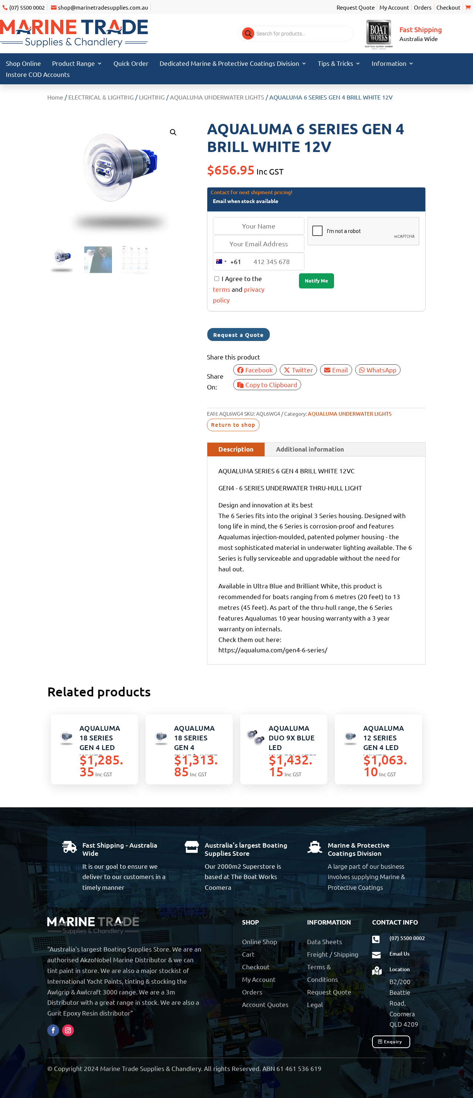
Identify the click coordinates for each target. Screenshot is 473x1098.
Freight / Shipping (332, 954)
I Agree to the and (238, 289)
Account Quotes (265, 1004)
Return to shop (233, 424)
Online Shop (259, 941)
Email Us (399, 953)
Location (399, 969)
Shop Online (23, 64)
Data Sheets (324, 941)
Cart (248, 954)
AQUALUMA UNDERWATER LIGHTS (217, 97)
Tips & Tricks (335, 64)
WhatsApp (382, 370)
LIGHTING (152, 97)
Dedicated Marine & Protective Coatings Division (229, 64)
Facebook (259, 370)
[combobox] (227, 261)
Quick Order (131, 64)
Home (55, 97)
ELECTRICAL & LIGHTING (101, 97)
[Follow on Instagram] (68, 1030)
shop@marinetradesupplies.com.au (103, 7)
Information (389, 64)
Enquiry (393, 1041)
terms (221, 289)
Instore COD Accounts (38, 75)
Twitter (302, 370)
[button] (173, 132)
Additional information (310, 449)
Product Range (73, 64)
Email (340, 370)
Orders (423, 7)
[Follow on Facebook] (53, 1030)
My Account (394, 7)
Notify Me (316, 280)
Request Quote (356, 7)
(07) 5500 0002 (27, 7)
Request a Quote (238, 334)
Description (235, 449)
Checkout (448, 7)
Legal (315, 1004)
